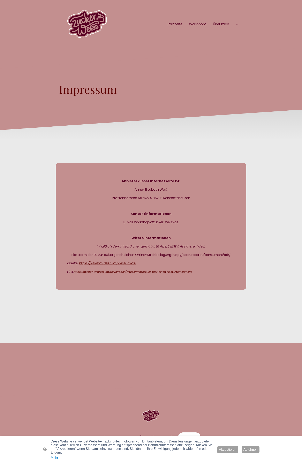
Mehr (54, 458)
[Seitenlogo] (87, 24)
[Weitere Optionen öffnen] (237, 24)
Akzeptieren (227, 449)
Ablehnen (250, 449)
